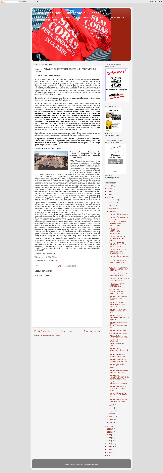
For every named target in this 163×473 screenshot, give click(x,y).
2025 (109, 188)
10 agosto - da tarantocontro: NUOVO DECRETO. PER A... (117, 291)
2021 (109, 426)
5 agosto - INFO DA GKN (117, 330)
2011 (109, 455)
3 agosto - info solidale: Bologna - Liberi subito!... (118, 355)
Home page (67, 331)
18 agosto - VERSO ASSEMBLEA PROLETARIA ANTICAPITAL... (115, 231)
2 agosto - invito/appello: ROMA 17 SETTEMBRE (118, 382)
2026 (109, 186)
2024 (109, 191)
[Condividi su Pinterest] (75, 266)
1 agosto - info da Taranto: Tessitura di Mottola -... (118, 400)
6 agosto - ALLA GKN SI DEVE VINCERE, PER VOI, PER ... (117, 304)
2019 (109, 432)
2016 (109, 441)
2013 (109, 449)
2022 (109, 197)
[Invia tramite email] (67, 266)
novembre (113, 203)
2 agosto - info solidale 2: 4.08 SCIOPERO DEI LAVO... (117, 388)
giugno (111, 408)
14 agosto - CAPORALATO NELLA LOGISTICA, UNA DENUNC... (118, 269)
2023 (109, 194)
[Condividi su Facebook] (73, 266)
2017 (109, 438)
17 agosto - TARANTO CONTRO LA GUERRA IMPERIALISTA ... (117, 244)
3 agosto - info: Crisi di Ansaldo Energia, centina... (116, 366)
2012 (109, 452)
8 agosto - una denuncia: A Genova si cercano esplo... (118, 298)
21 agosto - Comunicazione (118, 214)
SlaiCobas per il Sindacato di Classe (67, 13)
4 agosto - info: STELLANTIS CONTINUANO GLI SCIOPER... (116, 342)
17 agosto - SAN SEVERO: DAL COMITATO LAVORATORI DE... (118, 251)
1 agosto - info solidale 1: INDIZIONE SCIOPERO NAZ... (118, 394)
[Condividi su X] (71, 266)
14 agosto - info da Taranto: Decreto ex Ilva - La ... (118, 274)
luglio (111, 405)
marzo (111, 416)
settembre (113, 209)
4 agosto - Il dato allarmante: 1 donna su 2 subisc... (118, 350)
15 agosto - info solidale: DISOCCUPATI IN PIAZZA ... (118, 262)
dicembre (112, 200)
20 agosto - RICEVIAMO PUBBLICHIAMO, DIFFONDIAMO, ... (117, 223)
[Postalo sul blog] (69, 266)
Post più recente (42, 331)
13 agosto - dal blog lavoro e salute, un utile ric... (119, 279)
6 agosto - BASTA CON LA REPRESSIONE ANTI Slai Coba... (118, 311)
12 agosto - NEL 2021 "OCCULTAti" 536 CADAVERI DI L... (116, 285)
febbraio (112, 419)
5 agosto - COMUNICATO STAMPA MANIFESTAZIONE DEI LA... (118, 325)
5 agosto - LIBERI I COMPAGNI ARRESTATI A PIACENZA (119, 317)
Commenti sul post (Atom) (50, 335)
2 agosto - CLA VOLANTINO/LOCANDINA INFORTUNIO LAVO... (119, 377)
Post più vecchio (92, 331)
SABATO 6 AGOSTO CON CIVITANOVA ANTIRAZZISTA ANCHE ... (119, 335)
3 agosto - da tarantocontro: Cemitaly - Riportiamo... (118, 371)
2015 (109, 444)
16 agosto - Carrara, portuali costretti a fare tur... (119, 257)
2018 (109, 435)
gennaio (112, 422)
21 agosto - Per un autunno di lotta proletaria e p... (118, 218)
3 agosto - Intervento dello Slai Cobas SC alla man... (118, 360)
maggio (112, 411)
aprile (111, 414)
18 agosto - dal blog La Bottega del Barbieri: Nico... (117, 238)
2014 (109, 446)
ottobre (111, 206)
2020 (109, 429)
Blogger (95, 464)
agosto (111, 211)
